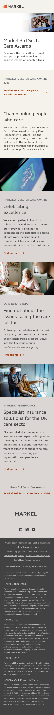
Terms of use (25, 543)
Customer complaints (14, 555)
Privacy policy (10, 543)
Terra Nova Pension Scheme (27, 560)
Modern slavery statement (27, 547)
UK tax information (38, 551)
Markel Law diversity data (38, 555)
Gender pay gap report (17, 551)
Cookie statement (41, 543)
